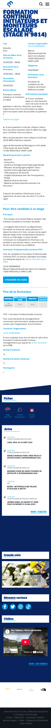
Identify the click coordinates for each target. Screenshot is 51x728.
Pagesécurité (8, 416)
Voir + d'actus (38, 512)
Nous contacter (26, 723)
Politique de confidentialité (37, 720)
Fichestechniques (20, 416)
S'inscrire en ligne (16, 279)
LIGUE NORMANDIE (36, 46)
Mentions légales (10, 720)
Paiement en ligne (11, 119)
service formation (39, 342)
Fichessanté (32, 416)
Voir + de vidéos (38, 664)
